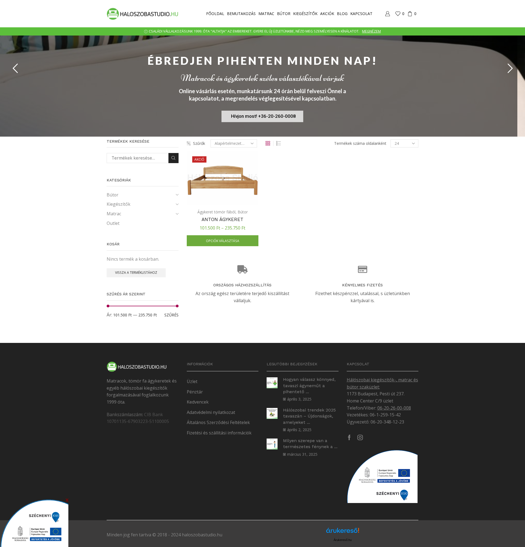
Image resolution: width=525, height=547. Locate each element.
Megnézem (371, 31)
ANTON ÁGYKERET (222, 219)
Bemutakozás (241, 13)
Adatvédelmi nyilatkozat (211, 412)
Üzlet (192, 381)
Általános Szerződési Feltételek (218, 422)
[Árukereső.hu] (342, 532)
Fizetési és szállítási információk (219, 433)
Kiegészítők (305, 13)
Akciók (327, 13)
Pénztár (195, 392)
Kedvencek (198, 402)
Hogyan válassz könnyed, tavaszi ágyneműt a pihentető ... (309, 385)
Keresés (173, 158)
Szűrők (199, 143)
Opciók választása (222, 241)
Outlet (113, 223)
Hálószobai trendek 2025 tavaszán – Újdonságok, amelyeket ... (309, 416)
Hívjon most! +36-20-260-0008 (263, 116)
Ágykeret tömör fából (216, 211)
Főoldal (215, 13)
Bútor (283, 13)
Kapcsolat (361, 13)
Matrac (266, 13)
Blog (342, 13)
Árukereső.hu (343, 540)
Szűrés (171, 314)
